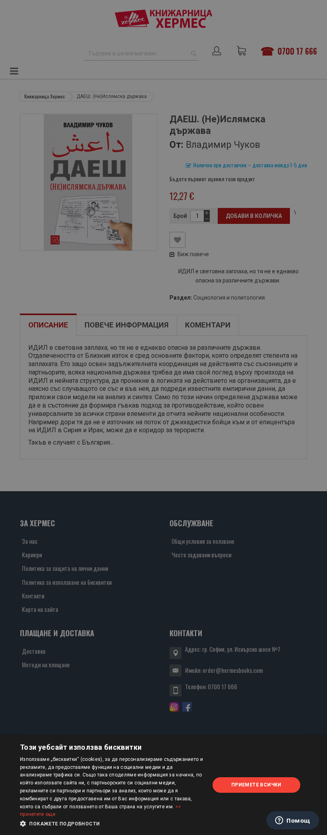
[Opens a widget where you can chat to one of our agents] (292, 821)
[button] (112, 824)
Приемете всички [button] (256, 785)
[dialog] (163, 785)
